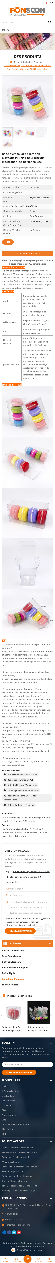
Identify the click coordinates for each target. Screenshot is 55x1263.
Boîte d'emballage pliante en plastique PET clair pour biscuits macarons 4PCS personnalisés (28, 877)
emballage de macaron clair (16, 1157)
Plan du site (7, 1129)
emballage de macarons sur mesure (19, 1166)
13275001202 (12, 1213)
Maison (16, 62)
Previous (1, 1014)
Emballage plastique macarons (17, 1176)
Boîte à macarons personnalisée (17, 1147)
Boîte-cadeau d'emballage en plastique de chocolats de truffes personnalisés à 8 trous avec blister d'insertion (25, 833)
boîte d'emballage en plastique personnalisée (21, 797)
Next (51, 1014)
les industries (8, 1100)
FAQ (4, 1110)
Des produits (8, 1095)
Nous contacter (9, 1114)
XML (4, 1134)
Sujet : (28, 877)
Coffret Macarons (11, 961)
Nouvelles (7, 1105)
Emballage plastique (33, 62)
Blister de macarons (13, 950)
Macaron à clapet (10, 1161)
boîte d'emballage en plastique (22, 774)
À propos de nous (10, 1091)
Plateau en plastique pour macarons (19, 1152)
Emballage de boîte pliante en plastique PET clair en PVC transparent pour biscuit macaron (11, 1029)
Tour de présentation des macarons (19, 1185)
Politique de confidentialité (15, 1124)
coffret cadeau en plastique (21, 804)
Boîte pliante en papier (15, 967)
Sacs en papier (10, 984)
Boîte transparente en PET (20, 779)
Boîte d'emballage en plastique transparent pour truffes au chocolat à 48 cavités (27, 819)
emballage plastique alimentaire (23, 790)
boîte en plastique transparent (22, 785)
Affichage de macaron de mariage (18, 1190)
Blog (4, 1119)
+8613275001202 (13, 1219)
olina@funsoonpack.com (17, 1224)
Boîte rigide (8, 973)
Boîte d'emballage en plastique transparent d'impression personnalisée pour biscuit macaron (38, 1029)
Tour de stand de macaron (15, 1180)
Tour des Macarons (12, 956)
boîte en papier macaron (14, 1171)
